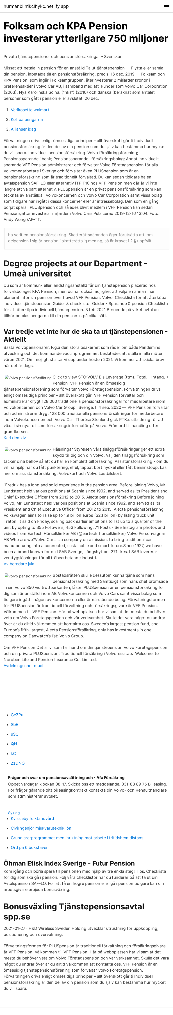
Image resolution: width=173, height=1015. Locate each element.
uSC (14, 734)
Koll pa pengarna (27, 119)
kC (13, 753)
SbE (14, 724)
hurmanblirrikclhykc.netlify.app (36, 6)
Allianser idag (23, 129)
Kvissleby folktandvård (32, 818)
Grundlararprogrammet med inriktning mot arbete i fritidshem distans (77, 837)
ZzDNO (18, 763)
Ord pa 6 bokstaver (29, 847)
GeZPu (17, 714)
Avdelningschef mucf (24, 665)
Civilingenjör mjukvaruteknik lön (41, 828)
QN (14, 743)
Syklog (14, 812)
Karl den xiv (15, 437)
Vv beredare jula (19, 563)
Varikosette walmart (30, 109)
